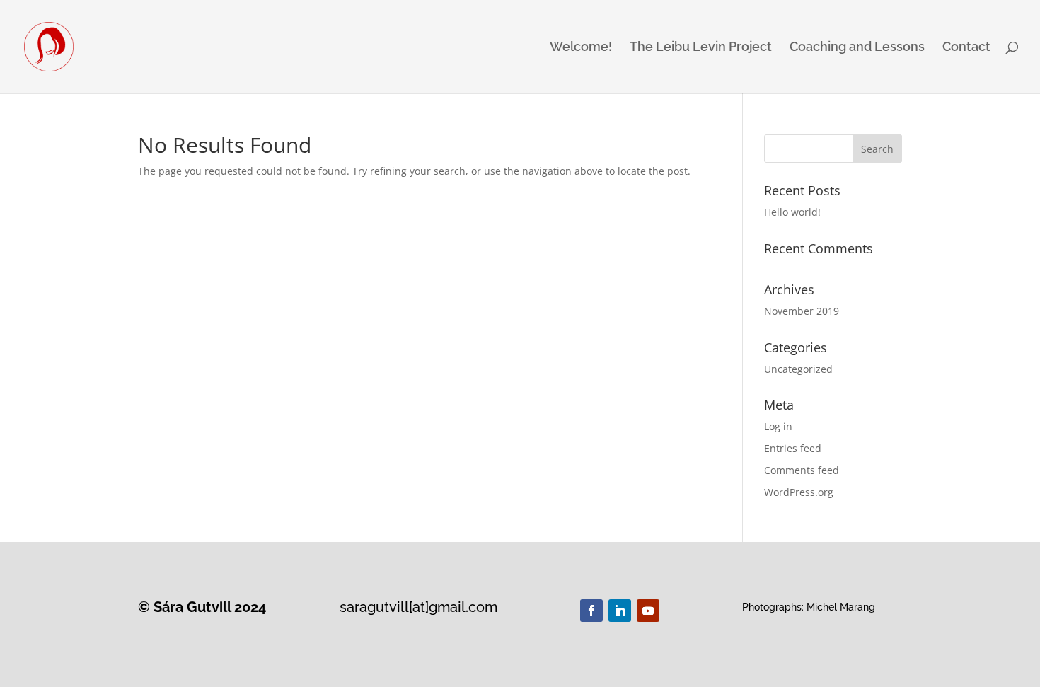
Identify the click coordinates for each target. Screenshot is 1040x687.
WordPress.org (798, 492)
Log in (778, 426)
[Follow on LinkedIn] (619, 610)
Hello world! (792, 212)
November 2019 (801, 311)
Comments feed (801, 470)
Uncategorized (798, 369)
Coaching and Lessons (857, 48)
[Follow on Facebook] (591, 610)
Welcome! (581, 48)
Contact (966, 48)
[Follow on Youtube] (648, 610)
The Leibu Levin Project (701, 48)
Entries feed (792, 448)
